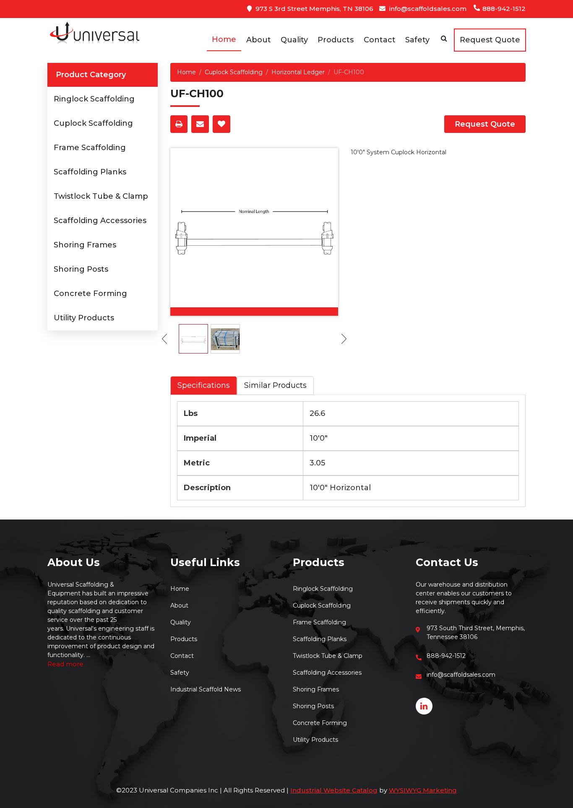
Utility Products (84, 317)
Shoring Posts (81, 269)
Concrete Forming (90, 293)
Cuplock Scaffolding (93, 123)
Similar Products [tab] (275, 385)
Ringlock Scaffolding (94, 99)
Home (224, 39)
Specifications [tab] (203, 385)
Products (336, 39)
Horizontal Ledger (298, 72)
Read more (65, 664)
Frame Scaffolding (90, 147)
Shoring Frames (85, 244)
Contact (380, 39)
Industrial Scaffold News (205, 689)
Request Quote (485, 124)
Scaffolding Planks (90, 172)
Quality (294, 39)
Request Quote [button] (490, 39)
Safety (417, 39)
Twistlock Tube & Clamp (101, 196)
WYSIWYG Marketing (423, 790)
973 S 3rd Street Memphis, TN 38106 (313, 9)
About (258, 39)
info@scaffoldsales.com (427, 9)
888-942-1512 (503, 9)
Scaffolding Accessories (100, 220)
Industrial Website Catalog (334, 790)
